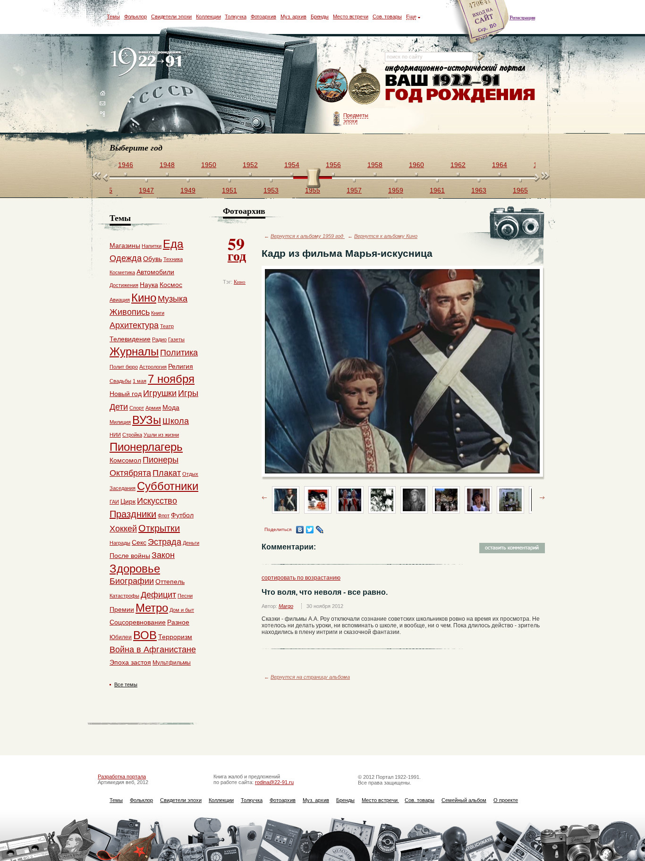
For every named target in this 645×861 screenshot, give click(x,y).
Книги (157, 313)
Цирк (128, 501)
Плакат (167, 473)
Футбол (182, 515)
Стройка (132, 435)
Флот (164, 515)
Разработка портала (122, 776)
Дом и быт (182, 610)
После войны (130, 555)
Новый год (126, 393)
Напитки (151, 246)
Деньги (191, 543)
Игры (188, 393)
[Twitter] (310, 529)
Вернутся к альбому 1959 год (308, 236)
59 (237, 248)
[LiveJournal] (320, 529)
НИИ (115, 435)
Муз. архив (293, 16)
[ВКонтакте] (300, 529)
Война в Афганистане (153, 649)
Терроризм (175, 637)
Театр (167, 326)
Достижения (124, 285)
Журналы (134, 351)
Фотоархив (263, 16)
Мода (170, 407)
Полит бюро (124, 367)
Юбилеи (121, 637)
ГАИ (114, 502)
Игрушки (160, 393)
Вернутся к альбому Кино (385, 236)
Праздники (133, 514)
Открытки (159, 528)
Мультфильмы (172, 662)
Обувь (152, 258)
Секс (139, 542)
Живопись (130, 312)
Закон (163, 555)
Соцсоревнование (138, 622)
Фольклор (135, 16)
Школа (175, 421)
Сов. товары (387, 16)
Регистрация (522, 17)
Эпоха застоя (130, 662)
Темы (113, 16)
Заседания (123, 488)
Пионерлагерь (146, 446)
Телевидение (130, 339)
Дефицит (158, 594)
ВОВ (145, 635)
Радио (159, 339)
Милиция (120, 422)
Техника (173, 259)
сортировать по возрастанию (301, 577)
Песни (185, 596)
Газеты (176, 339)
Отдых (190, 474)
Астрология (153, 367)
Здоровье (135, 568)
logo (148, 62)
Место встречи (350, 16)
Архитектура (134, 325)
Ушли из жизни (161, 435)
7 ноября (171, 378)
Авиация (120, 300)
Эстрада (164, 542)
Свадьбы (120, 381)
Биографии (132, 581)
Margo (286, 606)
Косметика (122, 272)
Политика (179, 352)
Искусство (157, 501)
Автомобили (155, 272)
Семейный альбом (463, 800)
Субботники (167, 486)
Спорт (136, 408)
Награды (120, 543)
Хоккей (123, 528)
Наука (149, 284)
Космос (171, 284)
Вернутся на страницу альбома (310, 677)
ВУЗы (146, 420)
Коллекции (208, 16)
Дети (119, 407)
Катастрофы (124, 596)
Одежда (126, 258)
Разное (178, 622)
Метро (152, 607)
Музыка (172, 299)
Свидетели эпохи (171, 16)
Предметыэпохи (355, 118)
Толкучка (235, 16)
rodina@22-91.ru (274, 782)
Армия (153, 408)
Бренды (320, 16)
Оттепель (170, 581)
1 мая (139, 381)
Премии (122, 609)
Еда (173, 243)
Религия (180, 366)
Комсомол (125, 460)
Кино (240, 282)
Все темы (125, 684)
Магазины (125, 245)
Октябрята (130, 473)
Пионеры (160, 459)
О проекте (505, 800)
